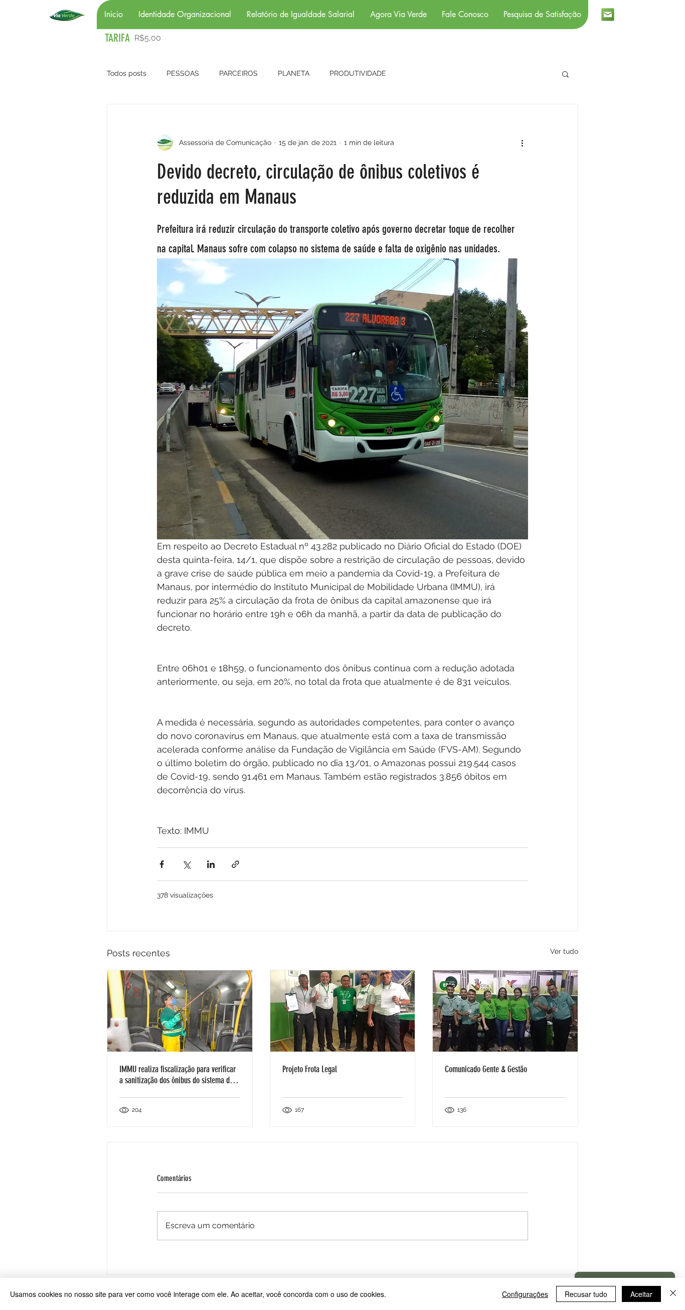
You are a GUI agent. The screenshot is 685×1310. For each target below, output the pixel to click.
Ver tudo (564, 951)
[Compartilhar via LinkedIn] (211, 864)
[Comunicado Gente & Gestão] (505, 1011)
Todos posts (126, 73)
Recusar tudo (586, 1294)
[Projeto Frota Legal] (342, 1011)
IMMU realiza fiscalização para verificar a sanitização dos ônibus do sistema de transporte (177, 1075)
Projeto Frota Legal (309, 1069)
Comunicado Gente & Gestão (486, 1069)
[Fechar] (673, 1294)
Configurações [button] (525, 1294)
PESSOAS (182, 73)
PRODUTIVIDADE (357, 73)
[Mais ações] (522, 142)
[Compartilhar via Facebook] (161, 864)
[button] (565, 74)
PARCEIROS (238, 73)
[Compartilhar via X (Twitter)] (186, 864)
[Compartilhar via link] (235, 864)
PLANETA (293, 73)
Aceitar (641, 1294)
